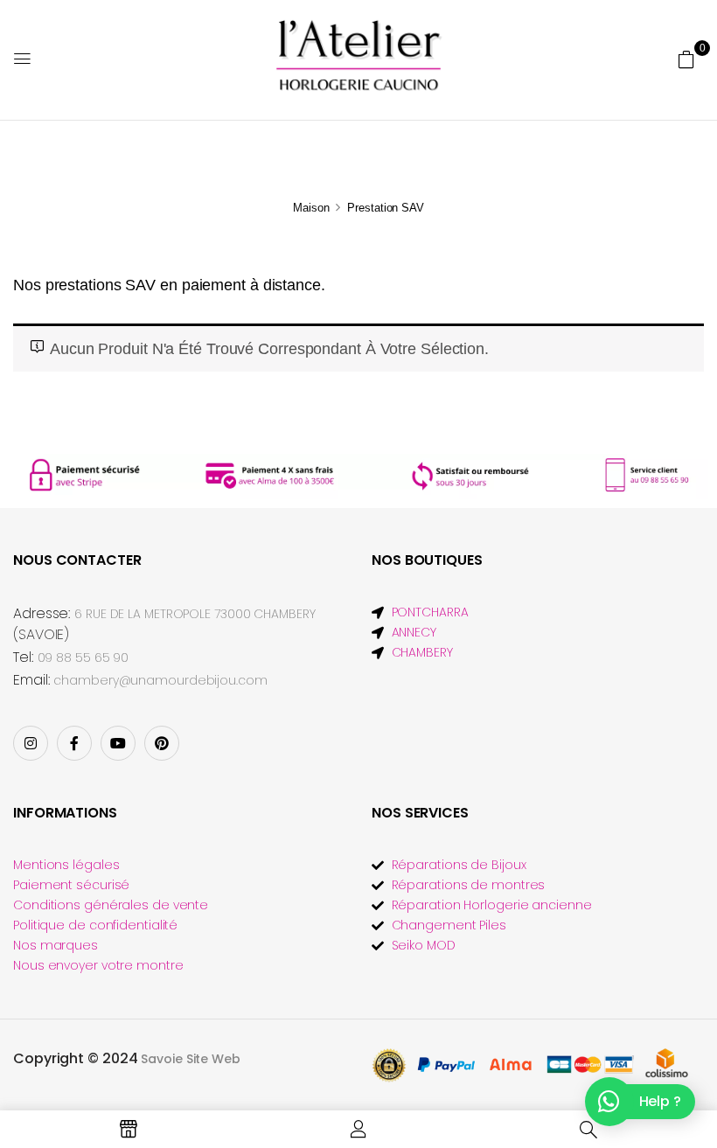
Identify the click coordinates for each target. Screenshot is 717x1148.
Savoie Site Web (190, 1059)
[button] (686, 58)
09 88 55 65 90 (83, 657)
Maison (311, 207)
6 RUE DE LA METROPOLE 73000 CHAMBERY (194, 614)
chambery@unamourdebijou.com (160, 680)
